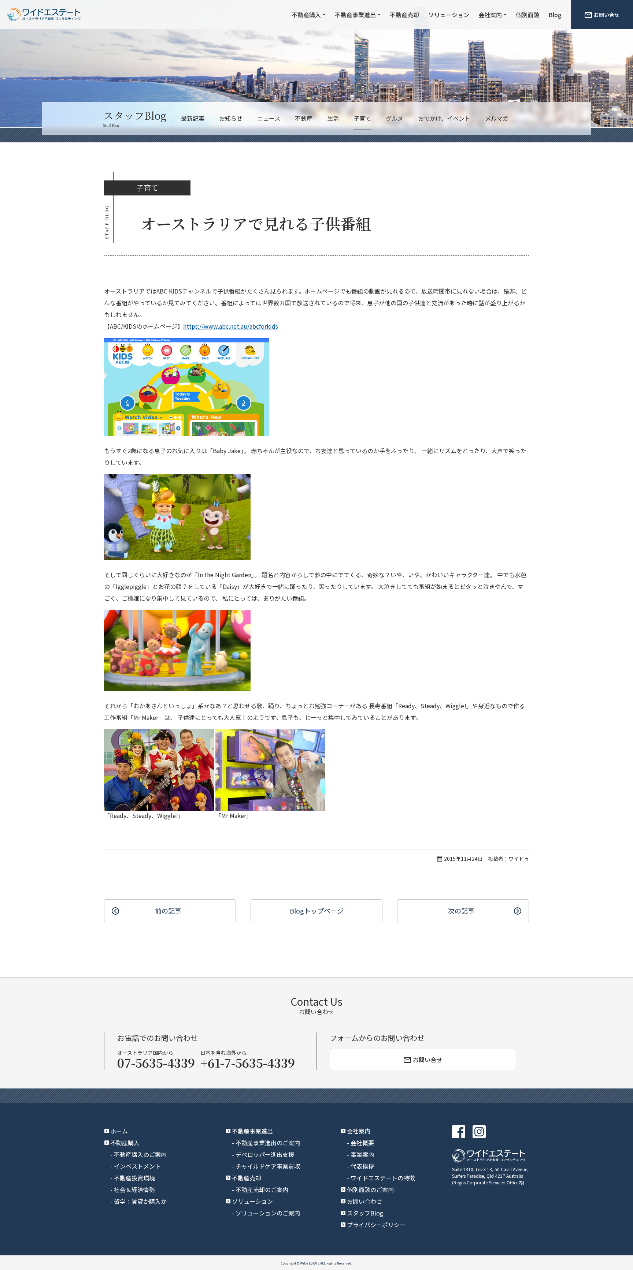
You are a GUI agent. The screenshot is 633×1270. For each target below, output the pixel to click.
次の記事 (461, 910)
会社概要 (362, 1142)
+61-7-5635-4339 (247, 1062)
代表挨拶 (362, 1166)
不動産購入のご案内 (140, 1154)
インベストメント (137, 1166)
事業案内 (362, 1154)
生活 (333, 118)
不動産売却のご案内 (262, 1189)
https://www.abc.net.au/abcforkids (230, 326)
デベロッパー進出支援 (265, 1154)
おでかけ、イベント (444, 118)
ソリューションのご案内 (268, 1213)
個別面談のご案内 (370, 1189)
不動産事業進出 (355, 14)
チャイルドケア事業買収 (268, 1166)
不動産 (303, 118)
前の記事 (168, 910)
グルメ (394, 118)
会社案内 (490, 14)
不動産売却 (404, 14)
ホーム (119, 1131)
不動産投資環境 (134, 1177)
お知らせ (231, 118)
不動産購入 (306, 14)
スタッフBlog (365, 1213)
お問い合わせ (364, 1201)
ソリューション (448, 14)
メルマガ (496, 118)
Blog (555, 14)
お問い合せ (606, 14)
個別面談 (527, 14)
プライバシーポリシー (376, 1224)
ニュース (268, 118)
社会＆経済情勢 (134, 1189)
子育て (362, 118)
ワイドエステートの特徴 (383, 1177)
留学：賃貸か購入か (140, 1201)
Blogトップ (317, 910)
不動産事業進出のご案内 (268, 1142)
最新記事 (192, 118)
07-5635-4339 (156, 1062)
